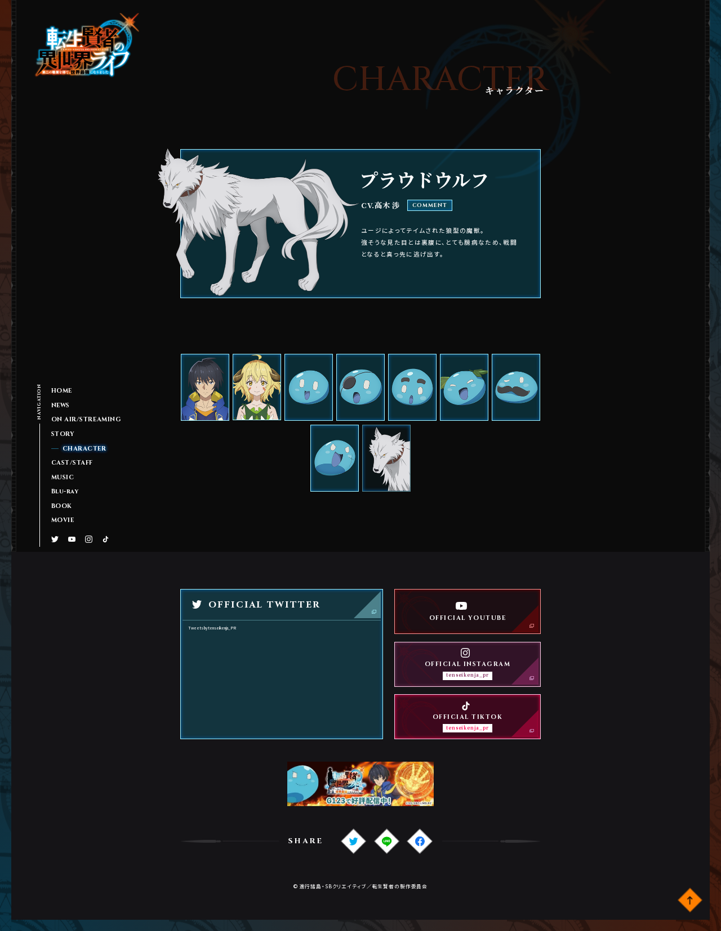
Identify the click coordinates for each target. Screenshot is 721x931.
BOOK (61, 506)
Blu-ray (65, 492)
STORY (63, 434)
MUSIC (62, 478)
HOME (61, 391)
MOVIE (62, 520)
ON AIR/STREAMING (86, 420)
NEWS (60, 406)
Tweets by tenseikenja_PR (212, 628)
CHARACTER (84, 449)
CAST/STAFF (72, 463)
